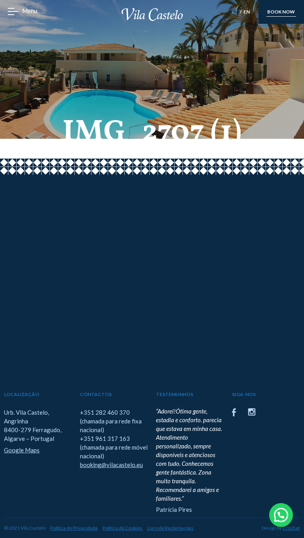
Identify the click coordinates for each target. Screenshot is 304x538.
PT (235, 12)
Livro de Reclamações (170, 528)
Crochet (291, 528)
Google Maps (22, 450)
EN (246, 12)
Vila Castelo (152, 14)
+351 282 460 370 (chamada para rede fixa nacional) (111, 421)
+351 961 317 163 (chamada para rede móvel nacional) (114, 447)
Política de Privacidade (74, 528)
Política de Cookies (122, 528)
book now (281, 12)
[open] (13, 11)
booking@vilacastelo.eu (111, 464)
